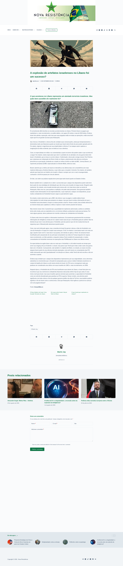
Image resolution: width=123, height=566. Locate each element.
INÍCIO (9, 30)
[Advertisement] (61, 309)
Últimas (57, 81)
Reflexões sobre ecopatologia (77, 542)
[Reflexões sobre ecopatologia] (65, 542)
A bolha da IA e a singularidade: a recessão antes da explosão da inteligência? (106, 542)
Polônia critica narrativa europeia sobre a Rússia (96, 400)
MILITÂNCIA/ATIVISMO (27, 30)
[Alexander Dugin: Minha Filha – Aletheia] (25, 388)
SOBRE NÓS (16, 30)
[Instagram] (112, 30)
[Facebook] (109, 30)
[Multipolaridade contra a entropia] (37, 542)
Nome (33, 423)
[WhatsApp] (74, 89)
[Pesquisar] (114, 30)
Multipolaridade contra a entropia (50, 542)
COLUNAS (39, 30)
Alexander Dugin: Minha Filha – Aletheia (20, 400)
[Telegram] (96, 30)
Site (75, 423)
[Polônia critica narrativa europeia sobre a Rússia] (98, 388)
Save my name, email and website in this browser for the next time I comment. (51, 444)
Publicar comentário (37, 449)
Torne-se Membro (51, 30)
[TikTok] (104, 30)
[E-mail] (86, 89)
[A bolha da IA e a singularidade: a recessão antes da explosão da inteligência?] (61, 388)
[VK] (107, 30)
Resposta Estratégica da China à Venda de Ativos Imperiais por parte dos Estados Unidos (23, 542)
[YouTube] (101, 30)
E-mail (55, 423)
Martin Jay (34, 329)
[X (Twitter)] (99, 30)
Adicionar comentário (37, 429)
